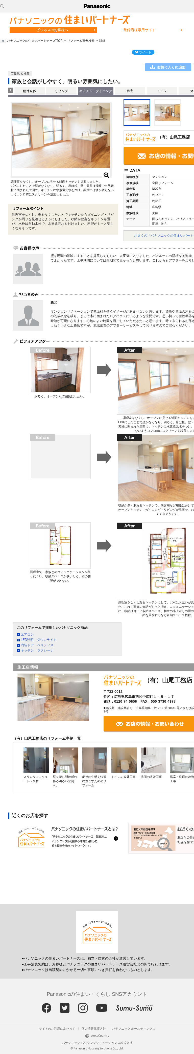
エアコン (27, 634)
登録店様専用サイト (139, 30)
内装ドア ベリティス (37, 645)
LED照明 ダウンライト (39, 640)
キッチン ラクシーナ (37, 650)
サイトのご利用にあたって (57, 1028)
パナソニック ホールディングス (133, 1028)
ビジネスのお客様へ (52, 30)
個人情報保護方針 (94, 1028)
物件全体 (29, 91)
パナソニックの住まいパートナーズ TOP (34, 41)
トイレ (162, 91)
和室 (130, 91)
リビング (61, 91)
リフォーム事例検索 (80, 41)
